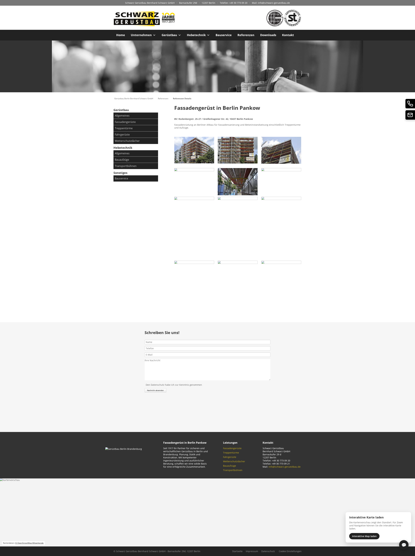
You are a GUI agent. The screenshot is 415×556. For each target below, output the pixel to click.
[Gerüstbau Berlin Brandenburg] (144, 25)
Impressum (252, 551)
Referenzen (245, 35)
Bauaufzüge (122, 159)
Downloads (268, 35)
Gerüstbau (169, 35)
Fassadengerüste (125, 122)
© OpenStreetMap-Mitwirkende (29, 543)
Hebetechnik (196, 35)
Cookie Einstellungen (290, 551)
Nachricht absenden (155, 390)
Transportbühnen (125, 166)
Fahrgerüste (122, 134)
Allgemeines (122, 115)
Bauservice (224, 35)
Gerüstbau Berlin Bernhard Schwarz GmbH (133, 98)
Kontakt (288, 35)
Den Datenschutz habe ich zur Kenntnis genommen (174, 384)
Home (120, 35)
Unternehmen (141, 35)
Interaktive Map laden (364, 536)
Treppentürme (124, 128)
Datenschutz (268, 551)
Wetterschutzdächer (127, 141)
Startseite (237, 551)
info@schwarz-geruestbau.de (274, 2)
